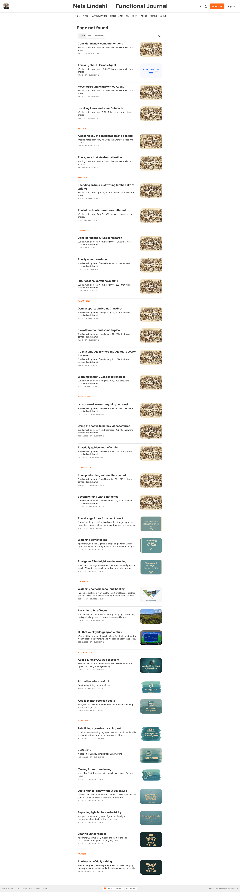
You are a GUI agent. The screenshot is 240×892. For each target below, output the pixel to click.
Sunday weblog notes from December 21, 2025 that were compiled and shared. (105, 409)
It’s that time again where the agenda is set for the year (107, 353)
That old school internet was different (102, 210)
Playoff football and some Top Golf (100, 330)
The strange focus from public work (100, 518)
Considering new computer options (100, 43)
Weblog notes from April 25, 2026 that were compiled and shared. (106, 194)
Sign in (231, 6)
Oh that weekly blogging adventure (100, 632)
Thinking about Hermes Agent (97, 65)
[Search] (199, 6)
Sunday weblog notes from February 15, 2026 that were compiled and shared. (105, 243)
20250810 (84, 750)
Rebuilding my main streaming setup (101, 728)
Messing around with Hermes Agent (101, 86)
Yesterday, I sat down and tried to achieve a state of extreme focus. (106, 774)
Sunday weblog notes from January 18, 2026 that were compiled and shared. (104, 335)
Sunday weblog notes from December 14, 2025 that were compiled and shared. (105, 431)
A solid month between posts (96, 700)
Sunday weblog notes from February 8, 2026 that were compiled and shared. (104, 264)
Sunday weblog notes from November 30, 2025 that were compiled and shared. (105, 480)
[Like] (79, 57)
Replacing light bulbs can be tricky (99, 812)
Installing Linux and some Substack (100, 108)
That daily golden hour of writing (98, 447)
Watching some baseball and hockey (101, 589)
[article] (120, 50)
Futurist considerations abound (98, 281)
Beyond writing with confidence (98, 496)
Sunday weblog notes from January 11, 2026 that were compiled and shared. (104, 360)
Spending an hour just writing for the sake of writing (106, 186)
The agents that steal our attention (100, 157)
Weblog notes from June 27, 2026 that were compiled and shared (105, 49)
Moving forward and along (94, 769)
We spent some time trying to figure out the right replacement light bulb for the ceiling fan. (101, 817)
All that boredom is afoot (93, 681)
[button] (76, 16)
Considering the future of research (100, 237)
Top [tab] (89, 35)
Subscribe (217, 6)
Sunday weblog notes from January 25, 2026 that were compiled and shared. (104, 314)
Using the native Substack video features (104, 426)
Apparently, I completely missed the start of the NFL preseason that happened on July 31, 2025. (102, 839)
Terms (30, 888)
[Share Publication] (206, 6)
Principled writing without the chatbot (102, 475)
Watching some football (93, 539)
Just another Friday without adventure (102, 790)
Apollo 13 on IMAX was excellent (98, 659)
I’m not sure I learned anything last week (103, 404)
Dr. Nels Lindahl (92, 53)
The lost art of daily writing (95, 861)
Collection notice (40, 888)
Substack (211, 888)
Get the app (131, 888)
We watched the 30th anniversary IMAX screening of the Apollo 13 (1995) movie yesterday (105, 665)
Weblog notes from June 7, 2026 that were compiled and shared (105, 113)
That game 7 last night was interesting (102, 561)
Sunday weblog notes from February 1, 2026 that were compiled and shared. (104, 286)
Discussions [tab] (99, 35)
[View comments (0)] (98, 57)
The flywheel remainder (93, 259)
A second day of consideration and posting (105, 135)
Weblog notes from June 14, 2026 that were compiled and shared (105, 92)
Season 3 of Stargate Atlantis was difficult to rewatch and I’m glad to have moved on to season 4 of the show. (107, 796)
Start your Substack (115, 888)
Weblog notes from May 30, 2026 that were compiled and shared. (105, 162)
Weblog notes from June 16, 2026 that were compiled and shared (105, 70)
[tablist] (92, 35)
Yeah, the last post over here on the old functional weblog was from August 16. (105, 706)
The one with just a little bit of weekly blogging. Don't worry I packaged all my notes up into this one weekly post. (107, 616)
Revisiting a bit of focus (93, 610)
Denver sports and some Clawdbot (100, 308)
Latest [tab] (82, 35)
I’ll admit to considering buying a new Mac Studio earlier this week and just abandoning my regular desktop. (107, 733)
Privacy (24, 888)
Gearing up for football (92, 833)
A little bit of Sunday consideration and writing (100, 753)
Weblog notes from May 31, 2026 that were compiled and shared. (105, 141)
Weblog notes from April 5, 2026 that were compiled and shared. (105, 215)
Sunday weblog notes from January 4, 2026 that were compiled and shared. (103, 382)
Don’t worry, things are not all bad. (94, 685)
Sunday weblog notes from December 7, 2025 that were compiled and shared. (105, 453)
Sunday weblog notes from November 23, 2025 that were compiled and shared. (105, 502)
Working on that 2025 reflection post (101, 376)
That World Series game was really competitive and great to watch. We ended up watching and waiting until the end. (106, 566)
